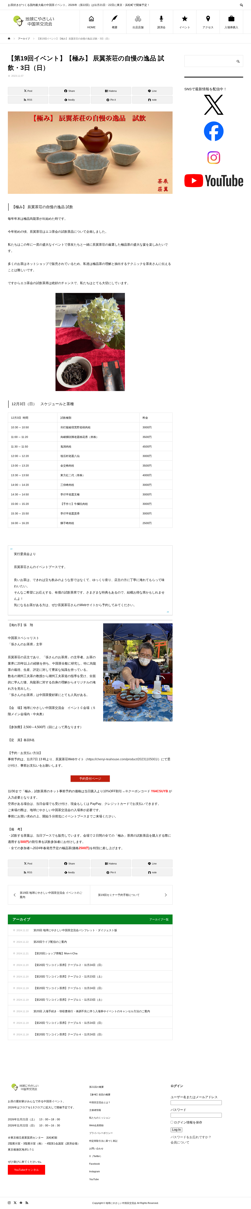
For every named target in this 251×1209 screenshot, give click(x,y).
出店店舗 (138, 27)
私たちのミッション (99, 1117)
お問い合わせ (96, 1148)
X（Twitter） (95, 1156)
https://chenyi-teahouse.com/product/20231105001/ (122, 759)
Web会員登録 (96, 1125)
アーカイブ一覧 (159, 919)
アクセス (208, 27)
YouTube (94, 1179)
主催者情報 (95, 1110)
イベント (184, 27)
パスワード (178, 1109)
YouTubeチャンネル (26, 1169)
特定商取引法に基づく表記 (103, 1141)
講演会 (161, 27)
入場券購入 (231, 27)
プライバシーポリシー (101, 1133)
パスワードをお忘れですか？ (191, 1137)
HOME (91, 27)
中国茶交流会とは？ (99, 1102)
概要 (114, 27)
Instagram (94, 1171)
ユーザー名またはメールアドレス (194, 1097)
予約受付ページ (90, 778)
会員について (180, 1142)
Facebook (94, 1163)
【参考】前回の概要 (99, 1094)
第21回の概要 (96, 1087)
